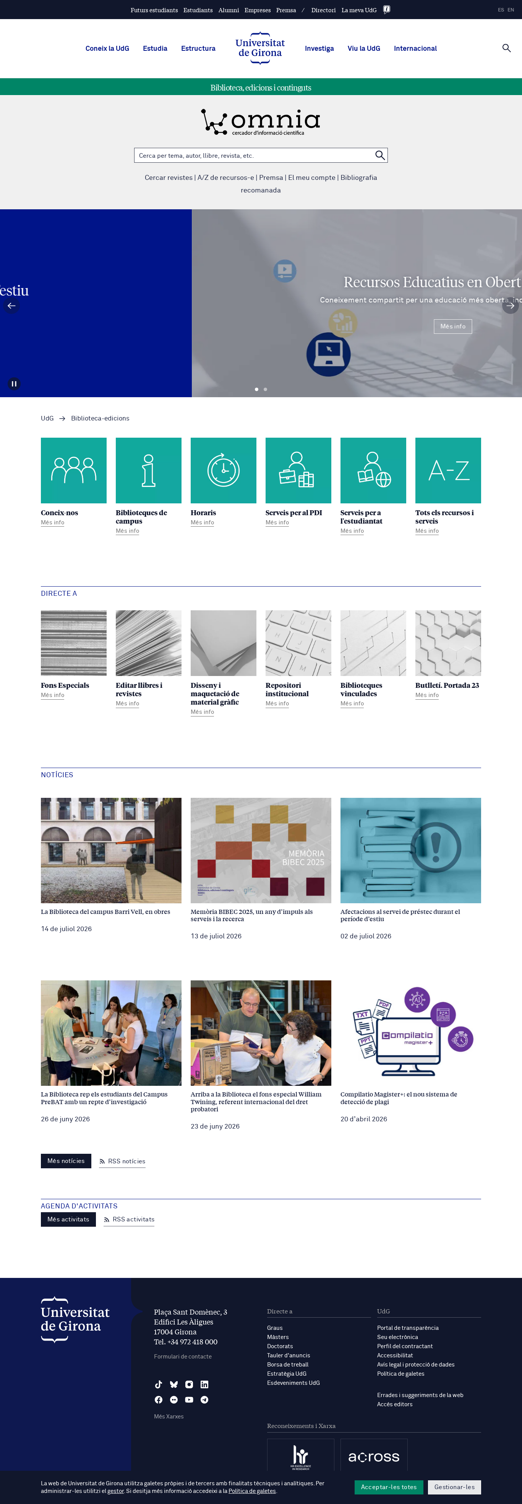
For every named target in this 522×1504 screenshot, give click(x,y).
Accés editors (395, 1404)
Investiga (319, 48)
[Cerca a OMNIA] (380, 155)
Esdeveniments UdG (293, 1383)
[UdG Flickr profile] (173, 1399)
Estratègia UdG (286, 1374)
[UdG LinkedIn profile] (204, 1384)
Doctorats (280, 1346)
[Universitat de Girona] (75, 1321)
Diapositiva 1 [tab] (256, 389)
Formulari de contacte (183, 1357)
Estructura (198, 48)
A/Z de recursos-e (226, 178)
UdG (47, 419)
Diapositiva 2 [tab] (265, 389)
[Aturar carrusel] (14, 383)
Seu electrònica (397, 1337)
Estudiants (198, 10)
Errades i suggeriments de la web (420, 1395)
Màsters (278, 1337)
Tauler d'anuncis (288, 1355)
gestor (115, 1491)
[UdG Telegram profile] (204, 1399)
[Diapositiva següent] (510, 305)
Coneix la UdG (107, 48)
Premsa (286, 10)
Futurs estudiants (154, 10)
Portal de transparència (408, 1328)
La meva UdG (359, 10)
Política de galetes (401, 1374)
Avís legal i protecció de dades (416, 1365)
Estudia (155, 48)
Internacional (415, 48)
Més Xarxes (169, 1417)
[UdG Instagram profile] (189, 1384)
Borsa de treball (287, 1365)
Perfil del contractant (405, 1346)
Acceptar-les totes (389, 1487)
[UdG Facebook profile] (158, 1399)
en (510, 10)
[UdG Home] (260, 48)
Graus (275, 1328)
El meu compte (312, 178)
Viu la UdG (364, 48)
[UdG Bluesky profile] (173, 1384)
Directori (323, 10)
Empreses (258, 10)
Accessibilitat (395, 1355)
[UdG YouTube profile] (189, 1399)
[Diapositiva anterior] (11, 305)
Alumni (229, 10)
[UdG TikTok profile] (158, 1384)
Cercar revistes (169, 178)
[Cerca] (506, 48)
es (501, 10)
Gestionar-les (454, 1487)
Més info (261, 326)
